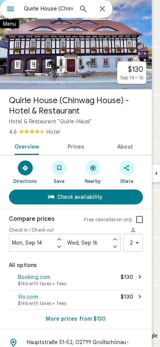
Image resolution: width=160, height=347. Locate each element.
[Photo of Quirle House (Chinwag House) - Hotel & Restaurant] (76, 44)
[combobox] (48, 8)
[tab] (25, 146)
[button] (76, 281)
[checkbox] (139, 219)
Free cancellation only (108, 219)
